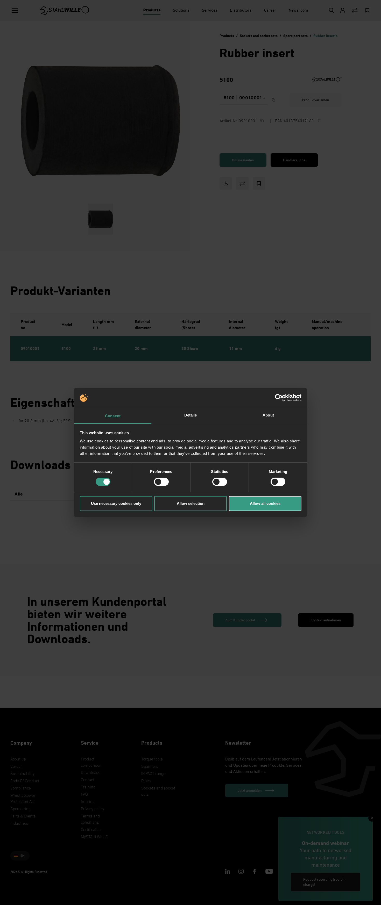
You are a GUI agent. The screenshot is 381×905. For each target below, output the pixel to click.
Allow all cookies (265, 503)
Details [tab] (190, 415)
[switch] (161, 482)
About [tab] (268, 415)
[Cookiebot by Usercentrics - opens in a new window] (278, 398)
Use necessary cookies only (116, 503)
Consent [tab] (113, 416)
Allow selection (190, 503)
